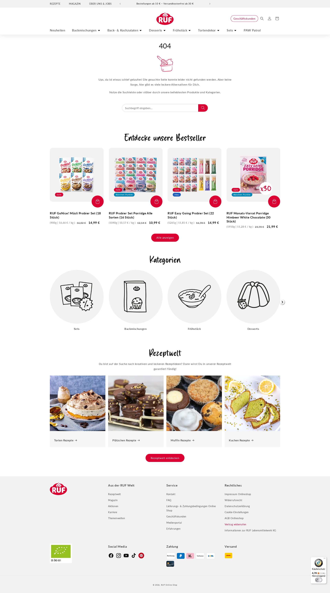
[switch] (318, 580)
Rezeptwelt (114, 494)
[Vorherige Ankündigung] (120, 4)
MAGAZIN (75, 3)
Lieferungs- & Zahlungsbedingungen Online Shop (191, 508)
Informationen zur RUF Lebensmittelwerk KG (250, 530)
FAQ (168, 500)
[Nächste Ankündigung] (210, 4)
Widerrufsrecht (233, 500)
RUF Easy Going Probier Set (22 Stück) (191, 215)
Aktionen (113, 506)
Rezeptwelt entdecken (165, 458)
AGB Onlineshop (234, 518)
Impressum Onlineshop (238, 494)
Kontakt (170, 494)
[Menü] (324, 559)
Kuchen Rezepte (239, 440)
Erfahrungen (173, 528)
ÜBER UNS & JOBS (100, 3)
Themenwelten (116, 518)
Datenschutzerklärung (237, 506)
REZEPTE (55, 3)
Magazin (113, 500)
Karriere (112, 512)
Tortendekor (207, 30)
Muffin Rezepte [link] (181, 440)
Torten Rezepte (63, 440)
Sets (230, 30)
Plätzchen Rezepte (124, 440)
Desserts (155, 30)
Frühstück (180, 30)
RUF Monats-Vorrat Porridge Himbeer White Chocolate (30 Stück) (249, 217)
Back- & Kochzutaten (122, 30)
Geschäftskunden (244, 18)
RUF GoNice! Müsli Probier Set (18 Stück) (75, 215)
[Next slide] (282, 302)
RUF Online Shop (169, 585)
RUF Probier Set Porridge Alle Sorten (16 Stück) (131, 215)
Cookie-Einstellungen (237, 512)
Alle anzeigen (165, 237)
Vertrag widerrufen (235, 524)
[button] (262, 18)
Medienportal (174, 522)
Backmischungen (84, 30)
